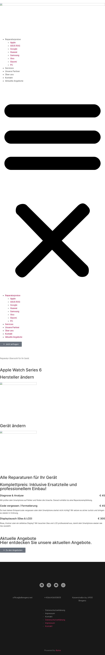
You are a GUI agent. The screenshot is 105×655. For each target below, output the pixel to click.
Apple (12, 42)
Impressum (50, 613)
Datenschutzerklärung (55, 610)
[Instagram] (49, 585)
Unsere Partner (12, 71)
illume (58, 650)
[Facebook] (42, 585)
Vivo (12, 58)
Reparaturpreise (13, 39)
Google (13, 49)
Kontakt (9, 78)
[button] (52, 188)
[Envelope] (56, 585)
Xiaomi (13, 62)
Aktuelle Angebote (14, 81)
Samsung (14, 55)
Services (9, 68)
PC (11, 65)
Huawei (13, 52)
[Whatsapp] (63, 585)
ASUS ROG (15, 46)
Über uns (9, 74)
